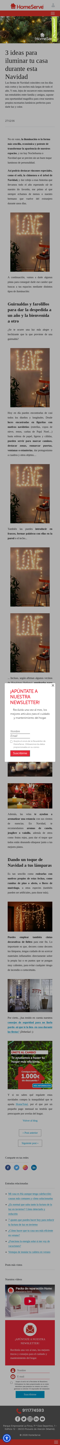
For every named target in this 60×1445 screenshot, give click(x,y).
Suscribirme (20, 753)
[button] (6, 1438)
